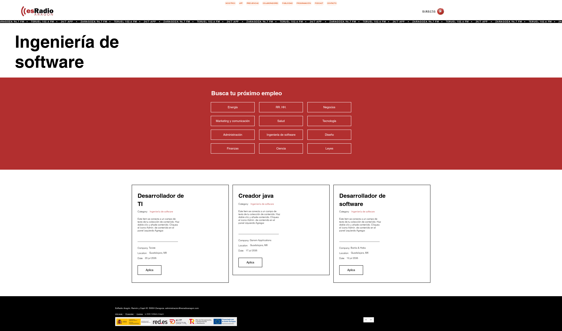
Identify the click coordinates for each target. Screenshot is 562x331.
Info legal (119, 314)
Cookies (140, 314)
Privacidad (129, 314)
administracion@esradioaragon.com (182, 308)
